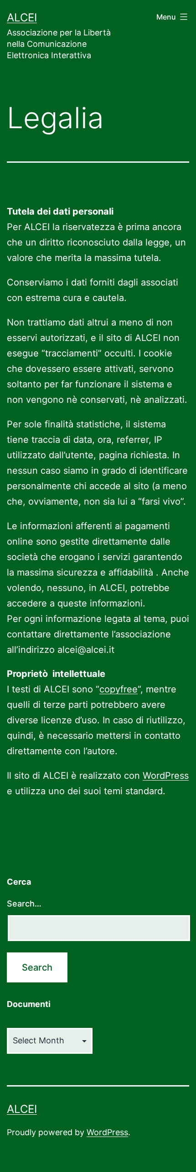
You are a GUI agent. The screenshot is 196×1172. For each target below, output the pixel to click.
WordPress (166, 775)
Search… (24, 903)
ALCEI (22, 17)
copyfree (118, 689)
